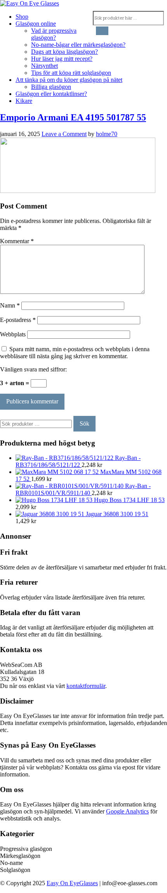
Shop (22, 16)
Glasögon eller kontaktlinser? (51, 93)
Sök (84, 423)
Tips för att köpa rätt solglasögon (71, 72)
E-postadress (18, 320)
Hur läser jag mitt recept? (61, 58)
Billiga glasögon (51, 86)
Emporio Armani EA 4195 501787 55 (73, 117)
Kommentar (17, 241)
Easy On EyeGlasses (72, 883)
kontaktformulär (85, 686)
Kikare (24, 100)
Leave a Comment (64, 134)
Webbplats (13, 334)
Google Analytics (127, 811)
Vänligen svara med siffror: (33, 369)
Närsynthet (44, 65)
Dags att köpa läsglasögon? (64, 51)
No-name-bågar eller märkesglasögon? (78, 44)
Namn (10, 305)
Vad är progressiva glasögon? (54, 34)
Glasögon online (36, 23)
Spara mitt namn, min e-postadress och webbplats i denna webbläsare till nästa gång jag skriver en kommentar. (75, 352)
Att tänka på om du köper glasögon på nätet (69, 79)
